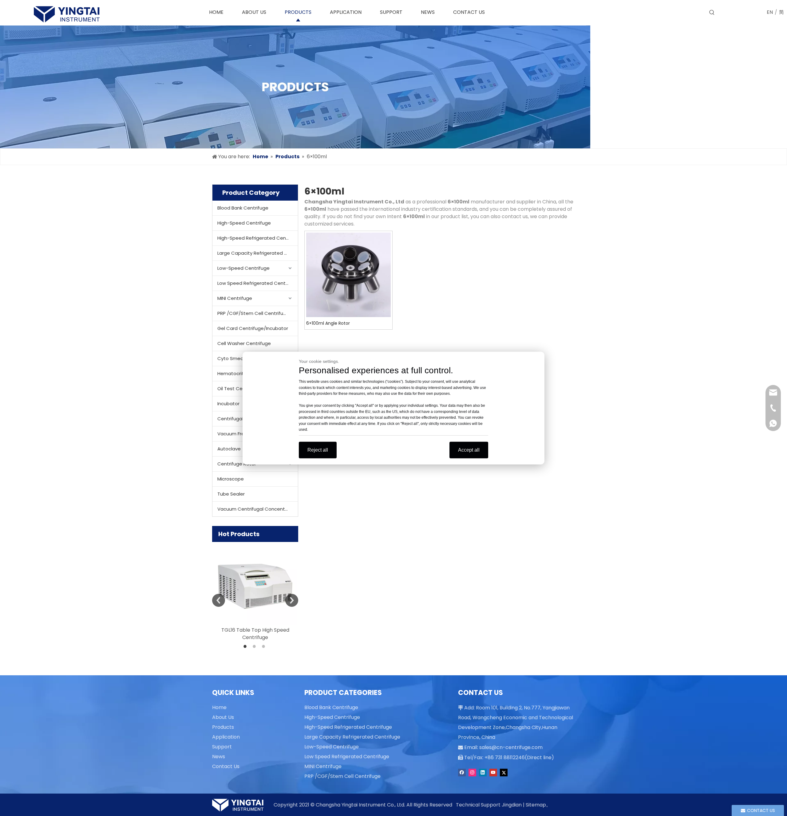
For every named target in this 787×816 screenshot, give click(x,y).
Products (223, 727)
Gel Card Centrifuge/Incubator (252, 328)
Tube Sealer (231, 494)
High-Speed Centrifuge (244, 223)
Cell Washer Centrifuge (244, 343)
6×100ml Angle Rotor (328, 323)
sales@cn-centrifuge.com (511, 747)
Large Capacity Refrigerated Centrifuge (257, 253)
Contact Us (225, 766)
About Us (223, 717)
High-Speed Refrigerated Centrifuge (257, 238)
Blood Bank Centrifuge (242, 208)
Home (219, 707)
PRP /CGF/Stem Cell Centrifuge (253, 313)
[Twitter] (504, 772)
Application (226, 736)
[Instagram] (472, 772)
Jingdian (512, 804)
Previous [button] (218, 600)
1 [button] (246, 646)
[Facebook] (462, 772)
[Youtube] (493, 772)
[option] (255, 591)
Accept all (469, 449)
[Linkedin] (483, 772)
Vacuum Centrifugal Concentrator (256, 509)
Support (222, 746)
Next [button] (291, 600)
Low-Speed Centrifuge (243, 268)
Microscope (230, 479)
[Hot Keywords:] (712, 12)
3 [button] (264, 646)
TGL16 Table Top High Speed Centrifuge (255, 633)
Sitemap (536, 804)
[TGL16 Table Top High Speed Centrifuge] (255, 583)
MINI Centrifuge (234, 298)
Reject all (317, 449)
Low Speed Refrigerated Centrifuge (257, 283)
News (218, 756)
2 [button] (255, 646)
